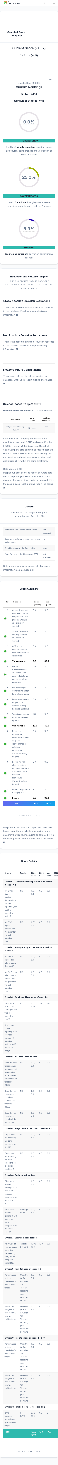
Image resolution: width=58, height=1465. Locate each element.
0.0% (29, 122)
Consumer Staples (25, 100)
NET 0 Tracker (14, 4)
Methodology (25, 816)
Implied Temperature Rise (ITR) (30, 1407)
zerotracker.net (21, 516)
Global (25, 94)
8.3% (29, 228)
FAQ (38, 816)
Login (44, 3)
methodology (27, 570)
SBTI (37, 404)
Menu (53, 3)
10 (8, 789)
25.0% (29, 177)
